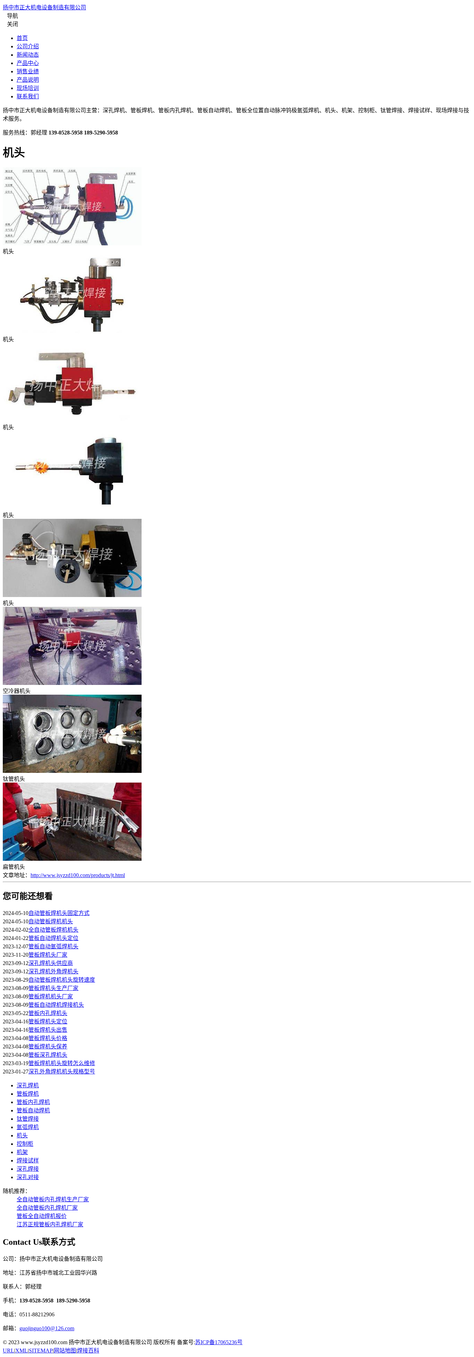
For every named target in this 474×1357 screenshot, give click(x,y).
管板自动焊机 (33, 1110)
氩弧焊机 (28, 1127)
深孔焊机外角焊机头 (53, 971)
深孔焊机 (28, 1085)
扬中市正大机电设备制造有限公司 (44, 7)
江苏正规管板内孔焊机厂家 (50, 1224)
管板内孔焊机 (33, 1102)
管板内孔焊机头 (47, 1013)
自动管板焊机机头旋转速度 (61, 980)
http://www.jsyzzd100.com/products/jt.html (78, 875)
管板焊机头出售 (47, 1030)
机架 (22, 1152)
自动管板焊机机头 (50, 921)
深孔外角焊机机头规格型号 (61, 1071)
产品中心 (28, 63)
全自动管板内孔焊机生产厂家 (53, 1199)
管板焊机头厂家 (47, 955)
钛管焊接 (28, 1119)
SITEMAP (41, 1351)
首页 (22, 38)
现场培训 (28, 88)
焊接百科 (88, 1351)
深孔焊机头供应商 (50, 963)
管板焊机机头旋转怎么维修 (61, 1063)
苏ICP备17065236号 (219, 1342)
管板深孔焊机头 (47, 1055)
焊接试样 (28, 1160)
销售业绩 (28, 71)
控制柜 (25, 1144)
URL (8, 1351)
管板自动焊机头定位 (53, 938)
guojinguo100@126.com (46, 1328)
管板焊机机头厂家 (50, 996)
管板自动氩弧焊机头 (53, 946)
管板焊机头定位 (47, 1021)
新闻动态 (28, 55)
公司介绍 (28, 46)
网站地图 (65, 1351)
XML (21, 1351)
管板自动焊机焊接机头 (56, 1005)
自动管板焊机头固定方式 (59, 913)
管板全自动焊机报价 (42, 1216)
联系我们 (28, 96)
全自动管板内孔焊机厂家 (47, 1208)
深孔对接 (28, 1177)
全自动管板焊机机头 (53, 930)
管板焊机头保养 (47, 1046)
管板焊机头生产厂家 (53, 988)
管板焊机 (28, 1094)
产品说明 (28, 80)
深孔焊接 (28, 1169)
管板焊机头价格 (47, 1038)
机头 (22, 1135)
